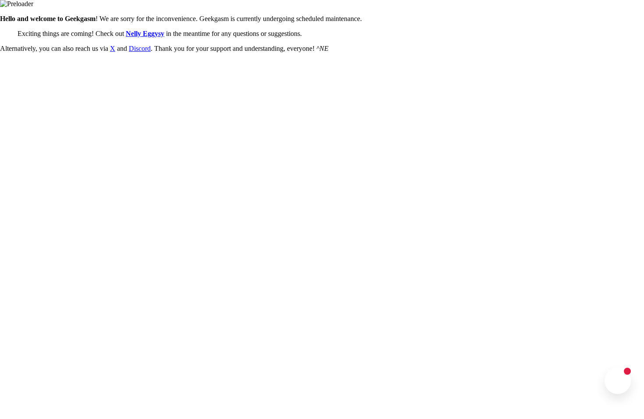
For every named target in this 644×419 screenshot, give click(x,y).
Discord (140, 48)
